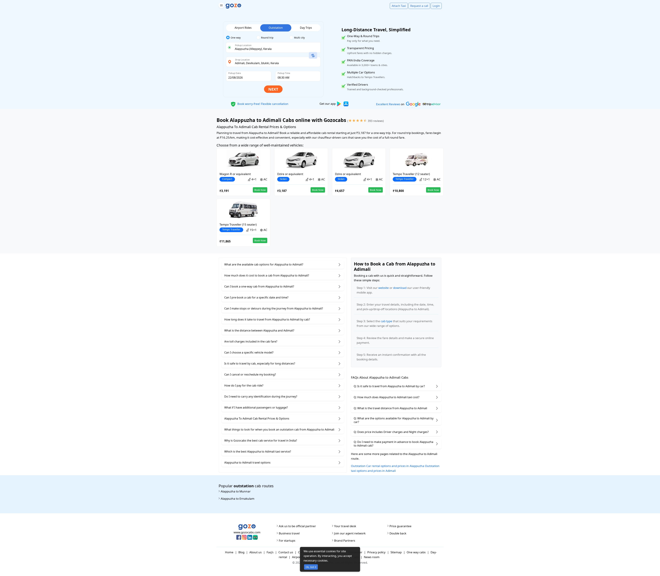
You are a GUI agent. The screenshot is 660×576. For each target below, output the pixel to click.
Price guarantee (400, 526)
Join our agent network (350, 533)
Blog (241, 552)
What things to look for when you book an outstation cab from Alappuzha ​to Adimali (279, 429)
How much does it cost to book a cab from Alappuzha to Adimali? (266, 275)
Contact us (285, 552)
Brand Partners (344, 540)
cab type (386, 321)
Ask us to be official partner (297, 526)
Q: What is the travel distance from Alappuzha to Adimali (390, 408)
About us (255, 552)
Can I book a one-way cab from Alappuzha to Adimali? (259, 286)
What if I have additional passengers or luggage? (256, 407)
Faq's (270, 552)
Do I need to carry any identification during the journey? (260, 396)
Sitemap (396, 552)
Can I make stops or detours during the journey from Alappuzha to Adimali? (273, 308)
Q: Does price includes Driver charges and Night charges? (391, 432)
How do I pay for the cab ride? (243, 385)
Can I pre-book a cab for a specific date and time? (256, 297)
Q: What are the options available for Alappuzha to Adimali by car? (393, 420)
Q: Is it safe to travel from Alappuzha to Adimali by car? (389, 386)
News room (372, 557)
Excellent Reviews (388, 104)
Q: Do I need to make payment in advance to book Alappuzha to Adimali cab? (393, 443)
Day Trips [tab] (306, 28)
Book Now (260, 190)
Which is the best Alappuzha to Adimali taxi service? (257, 451)
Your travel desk (345, 526)
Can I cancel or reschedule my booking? (250, 374)
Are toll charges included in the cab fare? (250, 341)
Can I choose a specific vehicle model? (248, 352)
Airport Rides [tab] (243, 28)
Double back (397, 533)
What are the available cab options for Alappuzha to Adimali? (263, 264)
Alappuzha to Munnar (236, 491)
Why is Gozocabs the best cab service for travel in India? (260, 440)
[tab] (241, 38)
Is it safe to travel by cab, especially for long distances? (259, 363)
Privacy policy (376, 552)
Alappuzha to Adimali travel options (247, 462)
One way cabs (416, 552)
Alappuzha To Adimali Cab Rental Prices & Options (256, 418)
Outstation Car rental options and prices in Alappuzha (387, 466)
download (399, 288)
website (383, 288)
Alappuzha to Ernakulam (237, 499)
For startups (287, 540)
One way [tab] (236, 37)
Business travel (289, 533)
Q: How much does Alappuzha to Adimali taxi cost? (386, 397)
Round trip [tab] (267, 37)
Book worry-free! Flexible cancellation (262, 104)
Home (229, 552)
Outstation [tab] (276, 28)
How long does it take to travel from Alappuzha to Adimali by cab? (267, 319)
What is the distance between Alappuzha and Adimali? (259, 330)
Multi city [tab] (299, 37)
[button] (221, 6)
